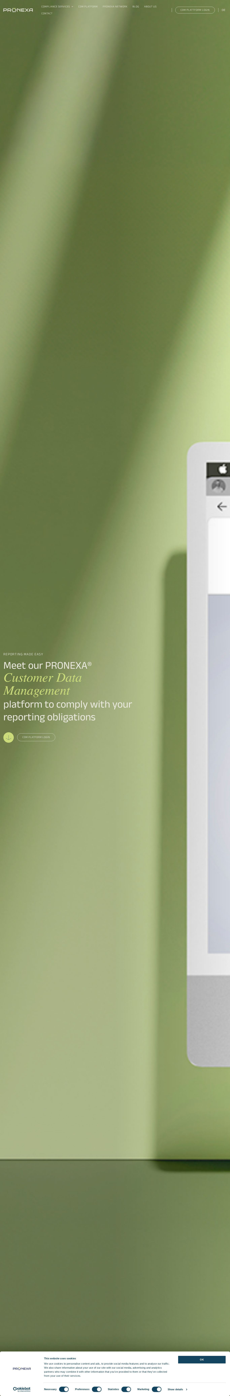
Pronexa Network (115, 7)
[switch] (97, 1389)
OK (202, 1359)
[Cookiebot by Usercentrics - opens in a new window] (22, 1389)
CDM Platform (88, 7)
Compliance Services (55, 7)
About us (150, 7)
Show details (175, 1389)
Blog (136, 7)
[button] (71, 7)
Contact (47, 14)
